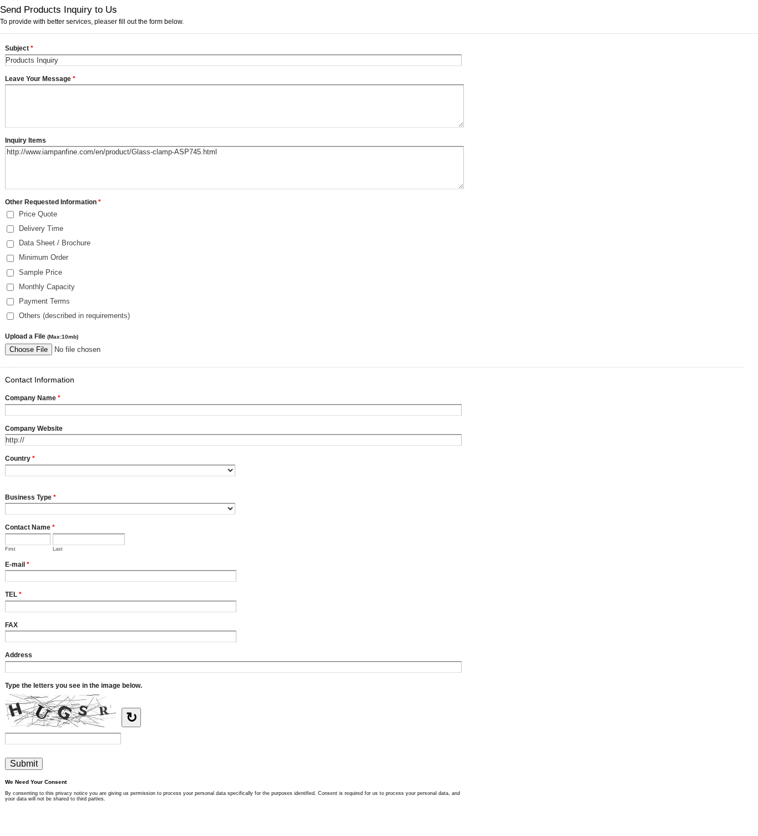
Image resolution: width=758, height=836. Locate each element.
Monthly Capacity (47, 287)
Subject (19, 48)
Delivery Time (41, 228)
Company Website (34, 428)
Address (18, 655)
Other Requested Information (53, 202)
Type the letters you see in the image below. (73, 685)
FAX (11, 625)
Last (58, 549)
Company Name (32, 398)
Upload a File (41, 336)
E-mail (17, 564)
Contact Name (30, 527)
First (10, 549)
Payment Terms (44, 301)
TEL (13, 594)
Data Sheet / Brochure (54, 243)
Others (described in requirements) (74, 315)
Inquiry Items (25, 140)
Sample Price (40, 272)
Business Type (30, 497)
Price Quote (38, 214)
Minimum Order (43, 257)
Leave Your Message (40, 79)
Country (20, 458)
